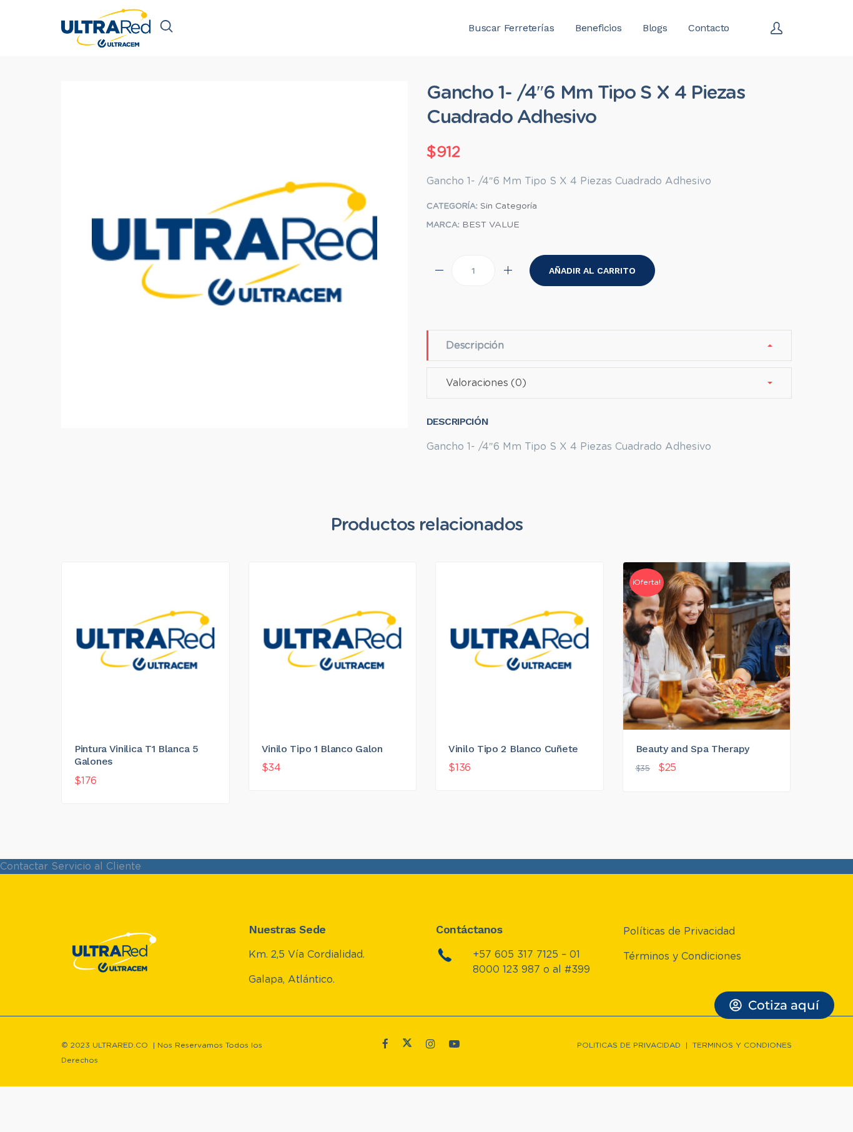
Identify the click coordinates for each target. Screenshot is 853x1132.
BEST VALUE (491, 225)
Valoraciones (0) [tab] (486, 383)
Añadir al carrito (592, 271)
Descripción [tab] (475, 345)
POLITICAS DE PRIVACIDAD (629, 1045)
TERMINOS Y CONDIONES (742, 1045)
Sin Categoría (508, 206)
